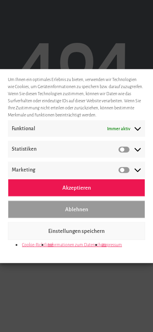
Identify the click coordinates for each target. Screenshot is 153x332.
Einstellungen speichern (76, 231)
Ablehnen (76, 209)
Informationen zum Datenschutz (77, 244)
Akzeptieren (76, 187)
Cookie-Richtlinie (37, 244)
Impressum (112, 244)
